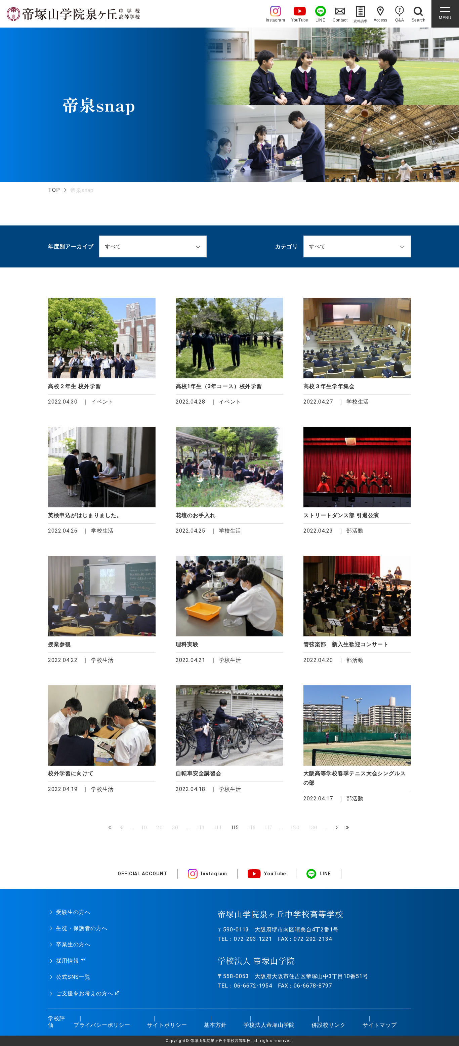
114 (218, 827)
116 (252, 827)
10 (144, 827)
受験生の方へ (73, 912)
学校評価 (56, 1022)
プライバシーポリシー (102, 1025)
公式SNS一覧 (73, 977)
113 (201, 827)
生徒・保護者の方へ (82, 928)
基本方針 (215, 1025)
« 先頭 (111, 828)
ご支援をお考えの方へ (84, 993)
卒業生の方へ (73, 944)
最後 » (348, 828)
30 (175, 827)
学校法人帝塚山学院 (269, 1025)
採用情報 (67, 961)
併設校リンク (328, 1025)
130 (313, 827)
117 (268, 827)
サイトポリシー (167, 1025)
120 (295, 827)
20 (159, 827)
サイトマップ (380, 1025)
